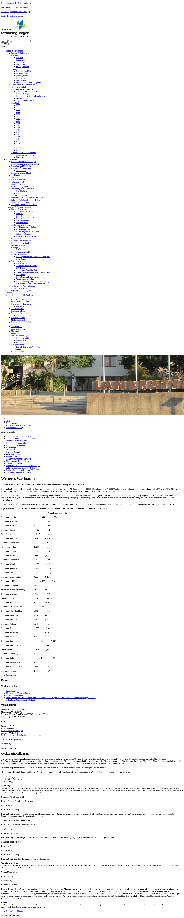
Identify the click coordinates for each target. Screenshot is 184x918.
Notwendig (8, 776)
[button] (14, 51)
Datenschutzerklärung (14, 695)
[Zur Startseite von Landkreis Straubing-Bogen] (18, 37)
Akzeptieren (6, 916)
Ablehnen (16, 916)
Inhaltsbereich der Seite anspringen (15, 7)
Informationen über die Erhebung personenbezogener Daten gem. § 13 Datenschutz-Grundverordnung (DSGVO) (51, 698)
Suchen (4, 41)
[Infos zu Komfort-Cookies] (12, 782)
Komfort (7, 781)
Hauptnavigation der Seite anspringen (16, 3)
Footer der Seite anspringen (12, 16)
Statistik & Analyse (11, 779)
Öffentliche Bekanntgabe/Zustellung (20, 700)
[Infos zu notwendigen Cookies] (14, 777)
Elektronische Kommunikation (18, 693)
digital (18, 739)
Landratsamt (11, 675)
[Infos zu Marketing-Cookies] (21, 779)
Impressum (10, 691)
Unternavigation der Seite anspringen (15, 12)
